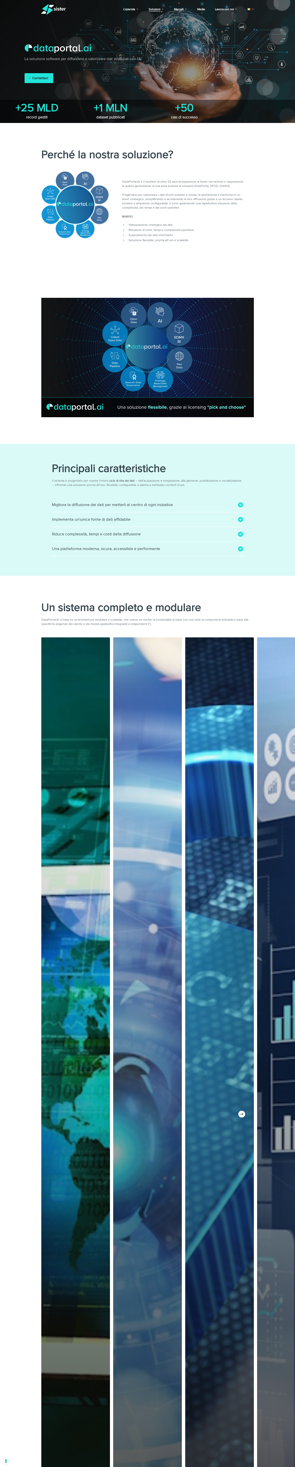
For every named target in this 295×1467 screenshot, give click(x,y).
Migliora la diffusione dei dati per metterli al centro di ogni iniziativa (112, 505)
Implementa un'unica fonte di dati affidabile (91, 519)
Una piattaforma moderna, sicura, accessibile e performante (106, 549)
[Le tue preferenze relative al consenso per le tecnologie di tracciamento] (6, 1461)
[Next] (241, 1114)
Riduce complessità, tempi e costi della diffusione (96, 534)
